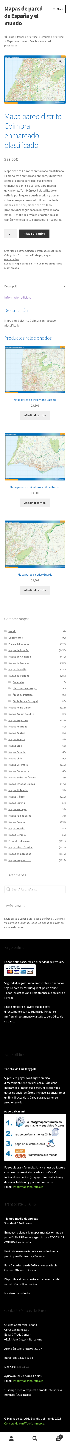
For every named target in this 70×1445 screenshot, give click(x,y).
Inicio (11, 37)
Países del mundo (18, 644)
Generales (18, 682)
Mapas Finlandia (18, 790)
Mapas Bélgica (16, 739)
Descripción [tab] (11, 286)
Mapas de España (18, 650)
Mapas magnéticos (19, 860)
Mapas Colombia (18, 764)
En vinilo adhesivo (18, 841)
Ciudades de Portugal (25, 701)
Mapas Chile (15, 758)
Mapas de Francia (18, 663)
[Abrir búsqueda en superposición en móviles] (35, 889)
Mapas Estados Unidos (21, 784)
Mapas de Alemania (19, 656)
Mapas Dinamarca (18, 771)
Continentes (15, 637)
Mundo (12, 631)
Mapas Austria (16, 733)
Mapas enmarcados (19, 853)
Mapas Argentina (18, 720)
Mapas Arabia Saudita (21, 714)
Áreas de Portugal (23, 694)
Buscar (35, 1438)
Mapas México (16, 796)
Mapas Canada (17, 752)
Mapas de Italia (17, 669)
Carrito (54, 1435)
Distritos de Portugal (52, 37)
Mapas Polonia (17, 822)
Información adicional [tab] (18, 297)
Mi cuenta (11, 1438)
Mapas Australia (17, 726)
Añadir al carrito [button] (35, 415)
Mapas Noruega (17, 809)
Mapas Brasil (15, 745)
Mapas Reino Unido (19, 707)
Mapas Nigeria (16, 803)
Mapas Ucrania (17, 835)
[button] (60, 61)
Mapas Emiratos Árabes (22, 777)
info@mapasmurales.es (28, 1187)
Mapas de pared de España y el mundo (23, 16)
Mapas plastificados (20, 847)
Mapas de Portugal (27, 37)
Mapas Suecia (16, 828)
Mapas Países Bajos (19, 815)
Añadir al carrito (34, 233)
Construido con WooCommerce (24, 1423)
